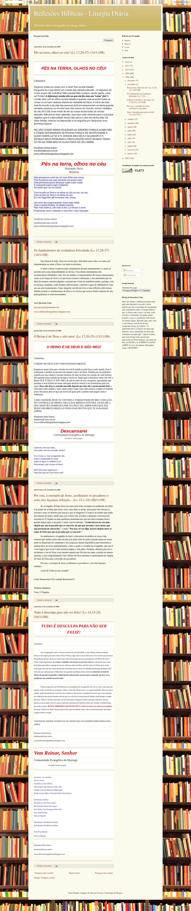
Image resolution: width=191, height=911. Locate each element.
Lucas (127, 47)
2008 (127, 77)
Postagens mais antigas (104, 873)
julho (130, 130)
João (126, 50)
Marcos (127, 43)
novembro (132, 84)
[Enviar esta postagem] (56, 242)
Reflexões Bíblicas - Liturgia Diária (81, 13)
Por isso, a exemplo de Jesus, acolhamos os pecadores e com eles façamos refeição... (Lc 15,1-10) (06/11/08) (71, 497)
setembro (131, 123)
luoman (100, 892)
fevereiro (131, 149)
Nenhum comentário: (44, 242)
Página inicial (74, 873)
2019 (127, 62)
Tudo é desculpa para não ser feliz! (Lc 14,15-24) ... (141, 113)
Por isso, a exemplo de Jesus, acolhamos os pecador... (138, 107)
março (130, 146)
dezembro (132, 80)
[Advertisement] (139, 218)
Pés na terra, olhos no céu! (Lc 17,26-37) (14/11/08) (69, 52)
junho (130, 134)
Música (74, 172)
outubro (131, 119)
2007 (127, 158)
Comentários (130, 275)
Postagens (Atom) (48, 877)
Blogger (119, 892)
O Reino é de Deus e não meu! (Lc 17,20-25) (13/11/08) (72, 336)
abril (130, 142)
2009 (127, 73)
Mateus (127, 40)
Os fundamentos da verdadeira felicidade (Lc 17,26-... (139, 94)
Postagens (129, 270)
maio (130, 138)
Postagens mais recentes (44, 873)
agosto (130, 127)
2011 (127, 65)
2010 (127, 69)
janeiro (131, 153)
